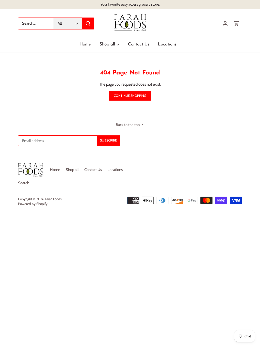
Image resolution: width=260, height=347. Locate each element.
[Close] (251, 271)
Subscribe (234, 314)
